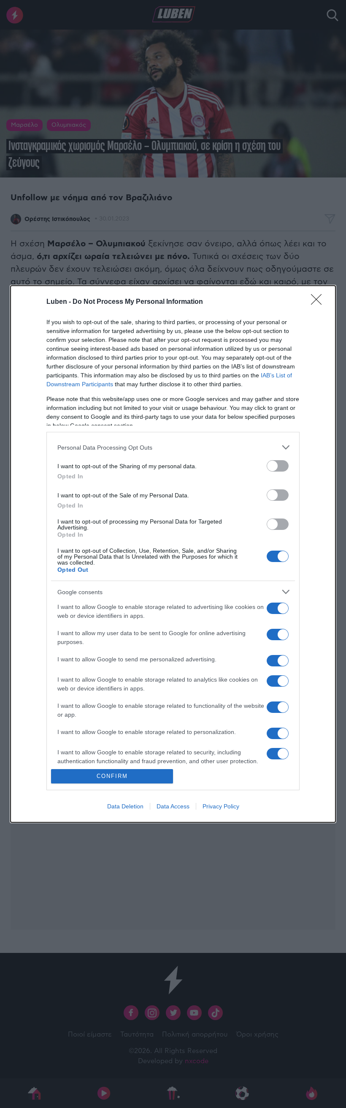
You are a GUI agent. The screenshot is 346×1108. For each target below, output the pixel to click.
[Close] (319, 302)
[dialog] (173, 554)
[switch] (278, 466)
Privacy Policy (221, 806)
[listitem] (173, 447)
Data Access (173, 806)
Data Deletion (125, 806)
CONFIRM (112, 776)
